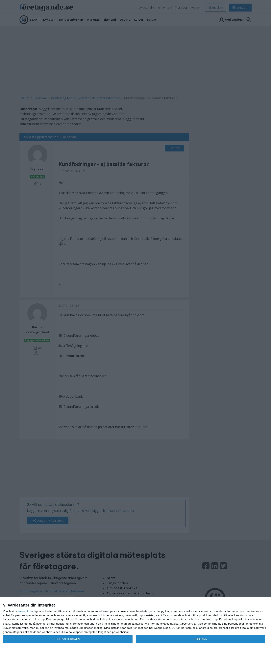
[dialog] (135, 622)
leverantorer (25, 611)
